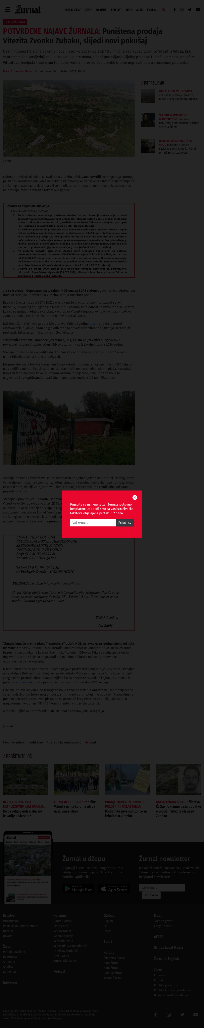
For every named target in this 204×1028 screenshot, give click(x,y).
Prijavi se (124, 522)
